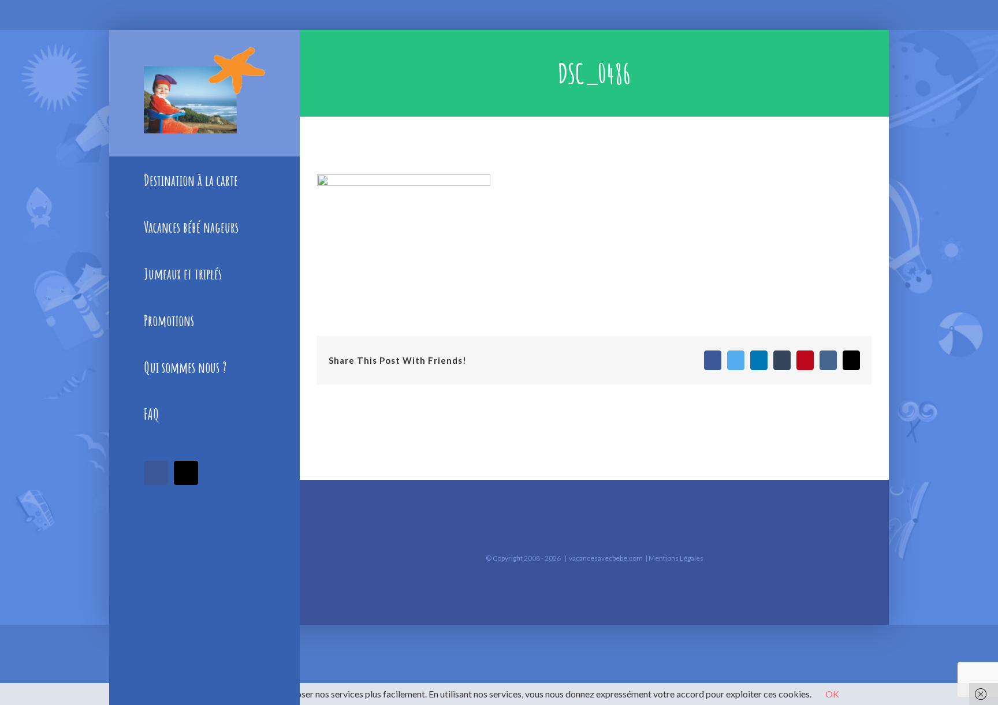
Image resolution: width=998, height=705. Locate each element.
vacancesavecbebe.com (606, 558)
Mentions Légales (676, 558)
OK (832, 693)
